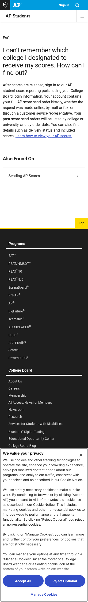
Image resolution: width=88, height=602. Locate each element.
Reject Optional (65, 581)
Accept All (23, 581)
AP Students (18, 16)
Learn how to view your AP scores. (43, 136)
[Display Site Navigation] (82, 16)
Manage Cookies (44, 594)
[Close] (81, 455)
